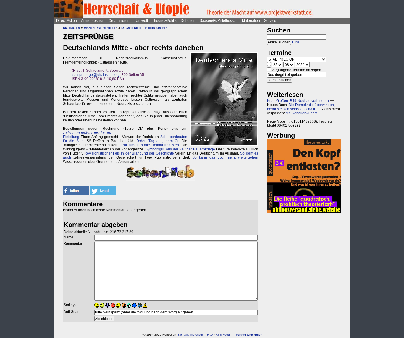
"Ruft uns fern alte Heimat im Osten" (150, 145)
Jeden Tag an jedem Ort (158, 141)
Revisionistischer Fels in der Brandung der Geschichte (129, 153)
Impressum (197, 334)
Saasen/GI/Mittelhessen (219, 21)
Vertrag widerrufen (249, 334)
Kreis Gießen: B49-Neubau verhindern (298, 101)
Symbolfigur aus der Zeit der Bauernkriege (180, 149)
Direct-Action (66, 21)
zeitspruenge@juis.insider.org (96, 75)
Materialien (251, 21)
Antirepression (92, 21)
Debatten (188, 21)
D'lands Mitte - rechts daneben (144, 28)
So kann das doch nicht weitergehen (225, 157)
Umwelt (142, 21)
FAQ (210, 334)
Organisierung (120, 21)
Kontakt (183, 334)
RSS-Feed (223, 334)
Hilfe (295, 42)
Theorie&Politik (164, 21)
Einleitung (71, 137)
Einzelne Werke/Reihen (100, 28)
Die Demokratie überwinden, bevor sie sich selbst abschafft (301, 107)
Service (270, 21)
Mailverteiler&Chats (301, 113)
